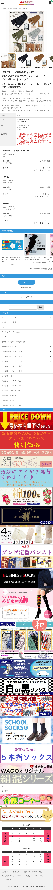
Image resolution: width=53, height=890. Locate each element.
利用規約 (29, 876)
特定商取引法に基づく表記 (32, 872)
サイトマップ (40, 876)
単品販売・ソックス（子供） (12, 391)
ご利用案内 (15, 872)
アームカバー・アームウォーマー (14, 332)
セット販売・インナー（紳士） (13, 371)
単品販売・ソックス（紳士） (12, 386)
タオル (4, 327)
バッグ (4, 337)
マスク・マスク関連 (9, 322)
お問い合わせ (6, 880)
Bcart (43, 886)
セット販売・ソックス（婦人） (13, 351)
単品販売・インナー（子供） (12, 405)
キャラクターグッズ (9, 317)
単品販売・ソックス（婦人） (12, 381)
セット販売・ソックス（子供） (13, 361)
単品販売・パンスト (9, 376)
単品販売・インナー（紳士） (12, 400)
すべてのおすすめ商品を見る (41, 269)
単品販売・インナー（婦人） (12, 395)
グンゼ (4, 786)
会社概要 (5, 872)
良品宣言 (5, 791)
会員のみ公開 (45, 161)
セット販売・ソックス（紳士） (13, 356)
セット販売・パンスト (10, 347)
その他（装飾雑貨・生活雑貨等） (18, 8)
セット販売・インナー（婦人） (13, 366)
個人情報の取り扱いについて (12, 876)
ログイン (37, 170)
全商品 (4, 8)
